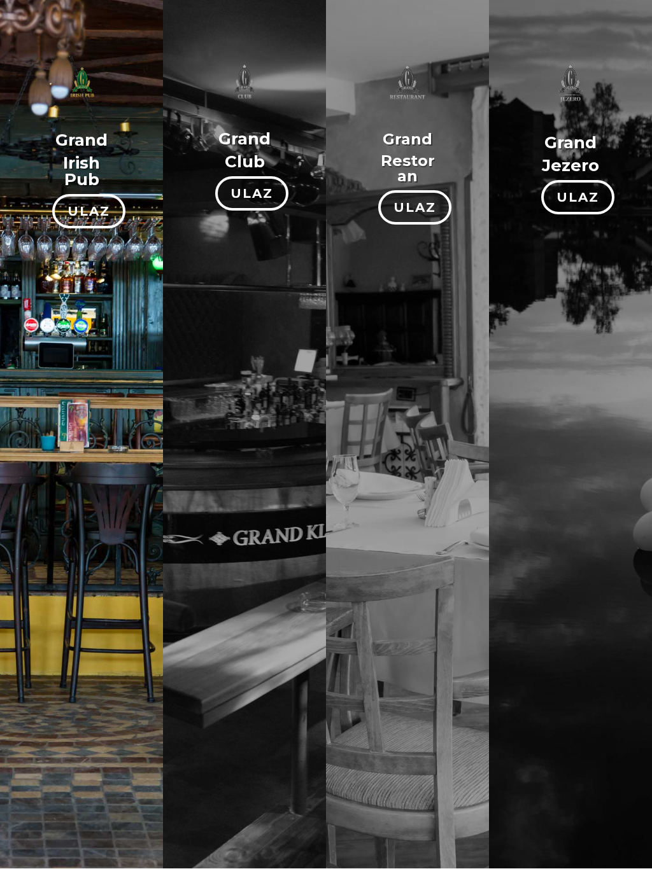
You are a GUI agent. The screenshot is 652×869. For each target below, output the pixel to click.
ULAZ (88, 211)
